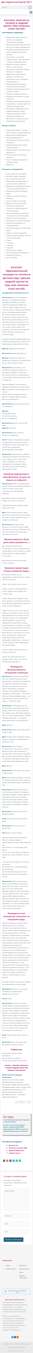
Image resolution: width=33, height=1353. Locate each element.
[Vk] (15, 1337)
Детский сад (13, 1145)
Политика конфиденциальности (16, 1347)
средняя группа (14, 1153)
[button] (31, 12)
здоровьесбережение (16, 1150)
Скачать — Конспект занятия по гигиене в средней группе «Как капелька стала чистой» (16, 1067)
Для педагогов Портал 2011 (16, 1)
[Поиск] (30, 7)
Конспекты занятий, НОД (18, 1148)
